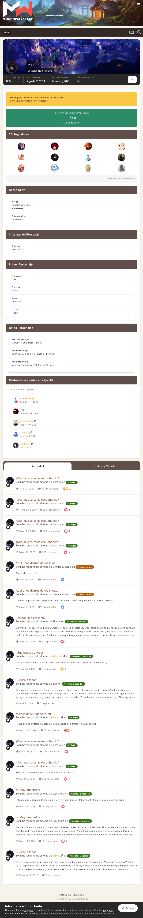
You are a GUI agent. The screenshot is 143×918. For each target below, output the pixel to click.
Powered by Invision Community (71, 899)
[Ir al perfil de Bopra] (121, 146)
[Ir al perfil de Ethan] (21, 146)
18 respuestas (49, 806)
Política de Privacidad (71, 894)
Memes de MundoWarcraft (33, 714)
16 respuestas (52, 875)
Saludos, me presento (30, 618)
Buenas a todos (26, 680)
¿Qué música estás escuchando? (37, 478)
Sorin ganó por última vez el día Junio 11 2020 (36, 97)
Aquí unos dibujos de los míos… (37, 563)
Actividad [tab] (38, 466)
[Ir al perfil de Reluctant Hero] (55, 168)
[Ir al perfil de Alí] (88, 168)
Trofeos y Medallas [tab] (105, 466)
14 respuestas (49, 579)
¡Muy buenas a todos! (30, 652)
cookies (28, 910)
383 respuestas (49, 488)
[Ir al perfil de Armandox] (88, 157)
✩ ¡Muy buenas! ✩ (28, 790)
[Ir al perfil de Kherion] (21, 157)
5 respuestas (46, 703)
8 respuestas (48, 641)
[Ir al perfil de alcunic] (121, 168)
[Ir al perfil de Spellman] (16, 445)
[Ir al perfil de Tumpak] (16, 434)
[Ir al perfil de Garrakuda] (55, 146)
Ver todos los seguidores (120, 178)
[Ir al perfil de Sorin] (10, 480)
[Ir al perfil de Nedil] (21, 168)
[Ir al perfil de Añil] (55, 157)
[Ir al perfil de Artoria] (121, 157)
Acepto (129, 908)
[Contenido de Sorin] (132, 79)
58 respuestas (51, 730)
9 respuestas (48, 669)
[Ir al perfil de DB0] (16, 411)
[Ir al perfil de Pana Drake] (16, 423)
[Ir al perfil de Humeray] (88, 146)
